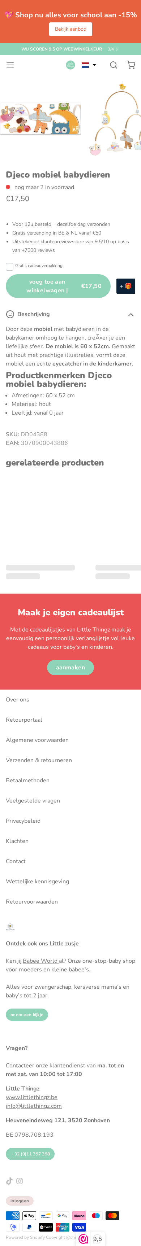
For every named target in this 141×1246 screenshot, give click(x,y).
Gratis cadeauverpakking (39, 265)
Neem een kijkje (26, 1015)
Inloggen (19, 1201)
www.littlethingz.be (31, 1097)
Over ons (17, 700)
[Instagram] (19, 1181)
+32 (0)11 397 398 (30, 1154)
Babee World (41, 961)
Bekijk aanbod (70, 29)
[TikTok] (9, 1181)
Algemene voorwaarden (37, 740)
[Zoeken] (110, 65)
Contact (16, 861)
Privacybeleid (23, 821)
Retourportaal (24, 720)
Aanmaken (70, 668)
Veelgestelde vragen (33, 801)
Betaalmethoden (28, 780)
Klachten (17, 841)
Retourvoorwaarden (32, 902)
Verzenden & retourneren (39, 760)
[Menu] (13, 65)
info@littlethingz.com (34, 1106)
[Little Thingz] (70, 65)
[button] (89, 64)
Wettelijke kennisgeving (37, 882)
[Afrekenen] (128, 65)
